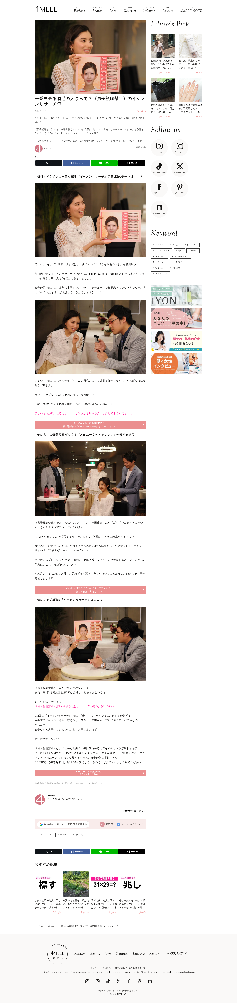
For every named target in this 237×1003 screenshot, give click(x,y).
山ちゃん (79, 835)
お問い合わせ (121, 968)
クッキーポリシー (100, 972)
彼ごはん (159, 268)
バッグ (194, 250)
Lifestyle (139, 954)
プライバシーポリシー (80, 972)
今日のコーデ (178, 268)
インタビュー (161, 273)
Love (108, 954)
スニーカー (183, 262)
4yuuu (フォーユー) (160, 972)
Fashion (80, 954)
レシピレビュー (162, 250)
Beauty (95, 954)
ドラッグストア (181, 256)
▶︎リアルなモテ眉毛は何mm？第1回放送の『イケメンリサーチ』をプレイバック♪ (89, 424)
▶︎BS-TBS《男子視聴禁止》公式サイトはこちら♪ (89, 772)
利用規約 (45, 972)
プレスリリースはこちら (101, 968)
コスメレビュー (162, 262)
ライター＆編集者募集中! (183, 972)
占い (180, 250)
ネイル (175, 245)
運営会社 (145, 972)
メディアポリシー (60, 972)
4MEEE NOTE (176, 954)
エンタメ (47, 835)
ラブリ (63, 835)
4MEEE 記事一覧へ (133, 811)
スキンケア (160, 256)
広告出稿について (137, 968)
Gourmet (122, 954)
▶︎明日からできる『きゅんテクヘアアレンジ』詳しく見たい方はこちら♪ (89, 590)
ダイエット (192, 245)
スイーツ (159, 245)
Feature (154, 954)
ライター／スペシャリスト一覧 (125, 972)
